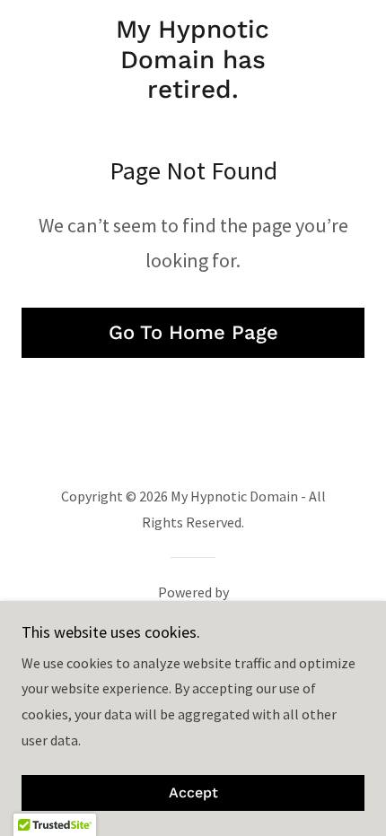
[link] (192, 59)
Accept (193, 793)
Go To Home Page (193, 332)
